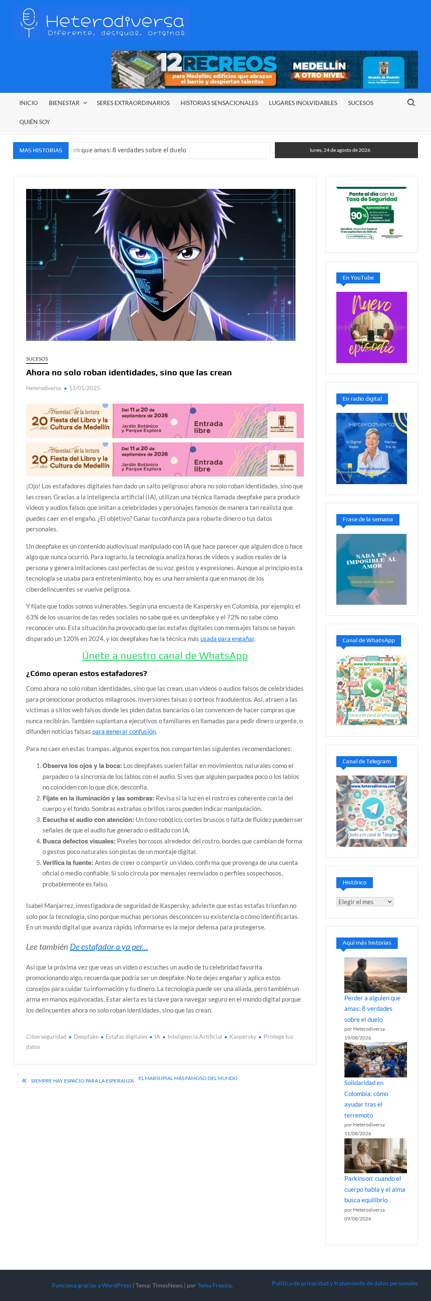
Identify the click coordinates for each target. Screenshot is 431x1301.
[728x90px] (165, 420)
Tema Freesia (214, 1285)
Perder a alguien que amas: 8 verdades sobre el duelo (109, 150)
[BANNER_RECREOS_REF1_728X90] (265, 69)
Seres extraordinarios (133, 102)
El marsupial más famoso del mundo (188, 1078)
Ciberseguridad (46, 1036)
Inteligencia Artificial (195, 1036)
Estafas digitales (126, 1036)
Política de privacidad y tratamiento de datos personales (345, 1283)
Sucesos (360, 102)
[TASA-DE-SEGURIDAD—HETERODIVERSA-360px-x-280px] (371, 213)
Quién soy (34, 121)
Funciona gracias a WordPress (91, 1285)
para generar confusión (124, 731)
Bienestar (64, 102)
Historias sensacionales (219, 102)
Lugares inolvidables (303, 102)
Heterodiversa (43, 388)
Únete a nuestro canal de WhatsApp (165, 655)
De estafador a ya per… (109, 946)
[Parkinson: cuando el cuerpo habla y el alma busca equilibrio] (375, 1156)
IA (157, 1036)
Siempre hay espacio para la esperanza (82, 1080)
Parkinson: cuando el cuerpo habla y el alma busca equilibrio (374, 1189)
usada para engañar (227, 638)
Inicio (28, 102)
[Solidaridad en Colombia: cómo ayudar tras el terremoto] (375, 1059)
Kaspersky (242, 1036)
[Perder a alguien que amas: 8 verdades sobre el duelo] (375, 975)
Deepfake (86, 1036)
